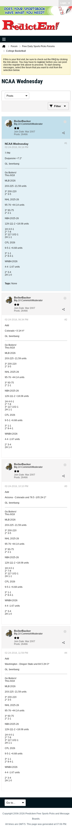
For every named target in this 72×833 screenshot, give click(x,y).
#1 (66, 143)
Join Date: (19, 131)
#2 (66, 319)
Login (63, 3)
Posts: (17, 134)
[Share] (63, 133)
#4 (66, 653)
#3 (66, 486)
